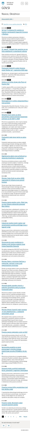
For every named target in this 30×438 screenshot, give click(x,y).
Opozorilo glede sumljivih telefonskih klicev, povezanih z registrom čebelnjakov (15, 369)
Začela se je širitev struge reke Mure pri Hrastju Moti (14, 83)
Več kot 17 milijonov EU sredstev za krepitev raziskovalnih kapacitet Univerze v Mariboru (15, 32)
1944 (20, 417)
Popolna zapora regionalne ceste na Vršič (14, 332)
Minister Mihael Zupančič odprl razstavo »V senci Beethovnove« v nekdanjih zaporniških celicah (14, 312)
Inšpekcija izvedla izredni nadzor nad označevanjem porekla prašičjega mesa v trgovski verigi (14, 225)
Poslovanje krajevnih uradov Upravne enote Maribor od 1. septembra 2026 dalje (15, 69)
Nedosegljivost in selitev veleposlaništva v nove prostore (15, 102)
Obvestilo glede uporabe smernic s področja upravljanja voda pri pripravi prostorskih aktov (13, 287)
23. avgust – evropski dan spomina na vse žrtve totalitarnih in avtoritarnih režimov (15, 50)
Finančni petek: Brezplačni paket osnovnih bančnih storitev (12, 404)
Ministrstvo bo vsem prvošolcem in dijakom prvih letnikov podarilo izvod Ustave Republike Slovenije (13, 244)
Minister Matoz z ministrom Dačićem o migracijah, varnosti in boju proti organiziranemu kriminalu (14, 263)
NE (9, 425)
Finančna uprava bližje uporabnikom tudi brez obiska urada (15, 388)
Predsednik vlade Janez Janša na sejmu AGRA (14, 138)
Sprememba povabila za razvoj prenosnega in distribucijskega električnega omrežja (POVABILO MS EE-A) (14, 350)
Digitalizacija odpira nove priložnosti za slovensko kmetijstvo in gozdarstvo (14, 157)
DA (3, 425)
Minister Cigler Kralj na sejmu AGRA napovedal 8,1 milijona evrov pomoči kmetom (13, 180)
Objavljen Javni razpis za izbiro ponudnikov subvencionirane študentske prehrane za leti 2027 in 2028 (14, 117)
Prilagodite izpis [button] (7, 19)
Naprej (25, 417)
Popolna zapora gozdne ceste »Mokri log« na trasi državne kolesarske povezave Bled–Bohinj (15, 204)
